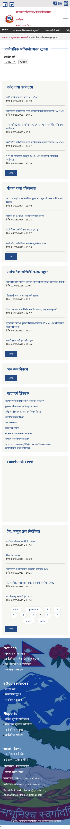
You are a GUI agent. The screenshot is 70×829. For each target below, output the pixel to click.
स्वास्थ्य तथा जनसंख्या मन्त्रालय (18, 433)
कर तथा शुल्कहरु (14, 669)
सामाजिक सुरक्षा (13, 694)
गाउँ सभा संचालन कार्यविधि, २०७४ (20, 541)
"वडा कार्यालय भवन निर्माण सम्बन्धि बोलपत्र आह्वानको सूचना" (31, 309)
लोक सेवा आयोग (12, 428)
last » (43, 621)
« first (16, 609)
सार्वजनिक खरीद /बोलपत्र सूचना (22, 659)
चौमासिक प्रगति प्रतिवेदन (18, 724)
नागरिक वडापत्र (13, 699)
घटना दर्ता (10, 689)
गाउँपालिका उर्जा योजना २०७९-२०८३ (22, 229)
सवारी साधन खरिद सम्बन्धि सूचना (20, 340)
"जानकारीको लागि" (49, 30)
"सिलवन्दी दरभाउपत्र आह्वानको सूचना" (22, 295)
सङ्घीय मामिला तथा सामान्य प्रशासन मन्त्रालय (24, 400)
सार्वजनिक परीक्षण (14, 735)
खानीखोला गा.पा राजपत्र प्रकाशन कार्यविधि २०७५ (27, 569)
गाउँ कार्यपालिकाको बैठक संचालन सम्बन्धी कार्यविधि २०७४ (30, 582)
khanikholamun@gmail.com (29, 790)
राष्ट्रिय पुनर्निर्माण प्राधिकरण (17, 438)
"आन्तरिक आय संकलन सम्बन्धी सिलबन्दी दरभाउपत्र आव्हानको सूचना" (35, 282)
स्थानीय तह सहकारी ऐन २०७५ (19, 596)
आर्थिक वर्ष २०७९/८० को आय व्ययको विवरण (25, 216)
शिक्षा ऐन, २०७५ (13, 555)
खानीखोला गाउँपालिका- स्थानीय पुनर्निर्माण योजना (26, 243)
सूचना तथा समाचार (15, 653)
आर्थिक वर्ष (9, 57)
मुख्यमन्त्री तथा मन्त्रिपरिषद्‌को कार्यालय (21, 406)
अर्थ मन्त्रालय (11, 422)
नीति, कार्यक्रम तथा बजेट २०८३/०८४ (22, 97)
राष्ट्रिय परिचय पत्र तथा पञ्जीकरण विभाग (23, 411)
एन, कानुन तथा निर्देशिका (18, 664)
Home (5, 37)
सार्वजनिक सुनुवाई (14, 729)
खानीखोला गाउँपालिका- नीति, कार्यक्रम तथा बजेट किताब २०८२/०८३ (35, 111)
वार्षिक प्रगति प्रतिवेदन (17, 719)
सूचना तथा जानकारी (19, 37)
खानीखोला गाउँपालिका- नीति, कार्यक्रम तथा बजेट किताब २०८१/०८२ (35, 142)
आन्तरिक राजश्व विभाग (14, 417)
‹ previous (33, 609)
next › (28, 621)
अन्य (11, 173)
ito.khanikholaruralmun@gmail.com (22, 794)
